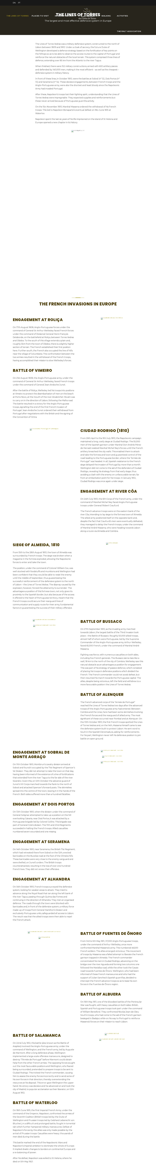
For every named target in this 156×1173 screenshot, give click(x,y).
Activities (122, 16)
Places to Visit (40, 16)
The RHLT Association (129, 31)
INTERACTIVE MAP (64, 16)
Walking (106, 16)
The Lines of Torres (17, 16)
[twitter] (133, 3)
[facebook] (124, 3)
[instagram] (142, 3)
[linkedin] (129, 3)
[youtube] (138, 3)
